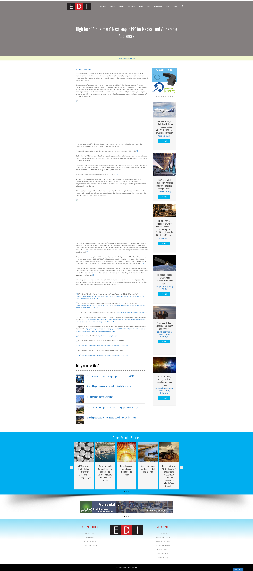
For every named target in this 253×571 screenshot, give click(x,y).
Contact (175, 6)
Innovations (103, 6)
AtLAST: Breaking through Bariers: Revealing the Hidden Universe (164, 380)
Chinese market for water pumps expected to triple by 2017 (110, 376)
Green (148, 6)
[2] (89, 170)
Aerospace (121, 6)
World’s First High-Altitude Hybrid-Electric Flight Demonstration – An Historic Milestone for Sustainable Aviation (164, 127)
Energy (141, 6)
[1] (137, 151)
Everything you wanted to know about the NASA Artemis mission (112, 386)
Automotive (131, 6)
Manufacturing (158, 6)
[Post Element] (84, 465)
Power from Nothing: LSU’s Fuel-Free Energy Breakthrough (164, 326)
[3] (117, 174)
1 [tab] (125, 492)
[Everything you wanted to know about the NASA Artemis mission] (80, 389)
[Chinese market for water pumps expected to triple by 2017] (80, 378)
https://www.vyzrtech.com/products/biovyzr (131, 312)
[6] (87, 252)
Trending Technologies (126, 58)
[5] (108, 195)
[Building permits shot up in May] (80, 399)
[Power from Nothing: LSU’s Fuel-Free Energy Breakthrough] (164, 312)
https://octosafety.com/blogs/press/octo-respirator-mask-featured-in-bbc (102, 346)
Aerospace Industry (164, 136)
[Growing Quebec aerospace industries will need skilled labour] (80, 420)
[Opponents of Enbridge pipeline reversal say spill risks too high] (80, 409)
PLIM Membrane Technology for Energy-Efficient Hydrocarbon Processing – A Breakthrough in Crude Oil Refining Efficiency (164, 227)
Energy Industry (164, 238)
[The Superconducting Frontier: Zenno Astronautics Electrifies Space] (164, 263)
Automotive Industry (164, 192)
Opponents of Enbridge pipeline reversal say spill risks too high (112, 407)
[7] (143, 263)
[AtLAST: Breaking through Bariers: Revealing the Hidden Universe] (164, 365)
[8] (93, 275)
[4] (119, 182)
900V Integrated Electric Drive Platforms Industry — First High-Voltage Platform (164, 184)
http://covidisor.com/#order (107, 336)
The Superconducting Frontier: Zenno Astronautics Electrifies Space (164, 279)
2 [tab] (126, 492)
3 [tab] (128, 492)
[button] (183, 6)
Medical (112, 6)
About (167, 6)
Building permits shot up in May (100, 396)
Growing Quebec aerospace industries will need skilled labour (111, 417)
